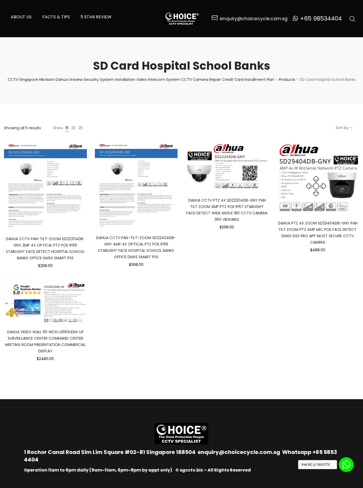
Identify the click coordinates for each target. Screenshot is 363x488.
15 (67, 128)
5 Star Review (96, 17)
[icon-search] (352, 19)
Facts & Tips (56, 17)
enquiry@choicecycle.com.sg (239, 452)
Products (287, 79)
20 (73, 128)
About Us (21, 17)
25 (80, 128)
